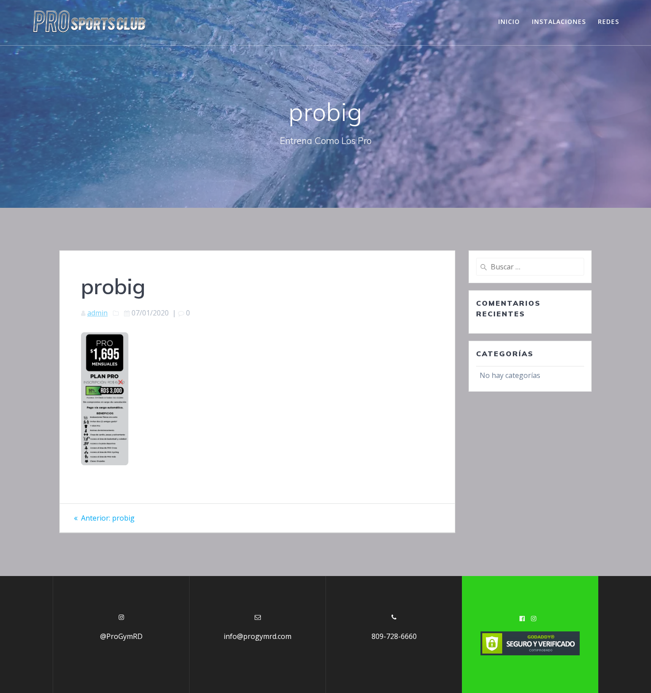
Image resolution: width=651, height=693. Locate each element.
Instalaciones (559, 21)
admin (97, 313)
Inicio (509, 21)
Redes (608, 21)
